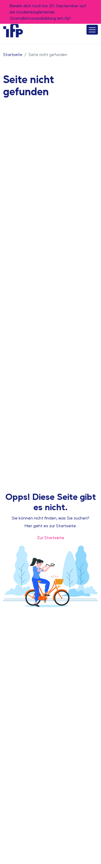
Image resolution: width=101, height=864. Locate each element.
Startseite (12, 54)
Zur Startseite (50, 537)
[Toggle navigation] (92, 30)
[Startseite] (13, 30)
